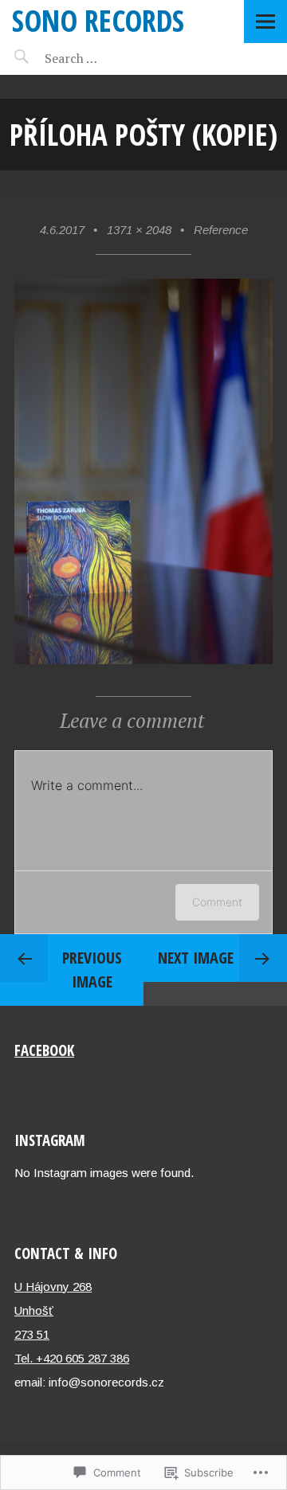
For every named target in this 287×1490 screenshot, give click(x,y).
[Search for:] (110, 58)
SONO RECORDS (98, 20)
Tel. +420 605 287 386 (71, 1358)
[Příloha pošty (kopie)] (143, 660)
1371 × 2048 (139, 230)
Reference (221, 230)
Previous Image (92, 969)
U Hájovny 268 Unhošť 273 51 (53, 1310)
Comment (217, 902)
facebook (44, 1050)
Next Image (196, 957)
